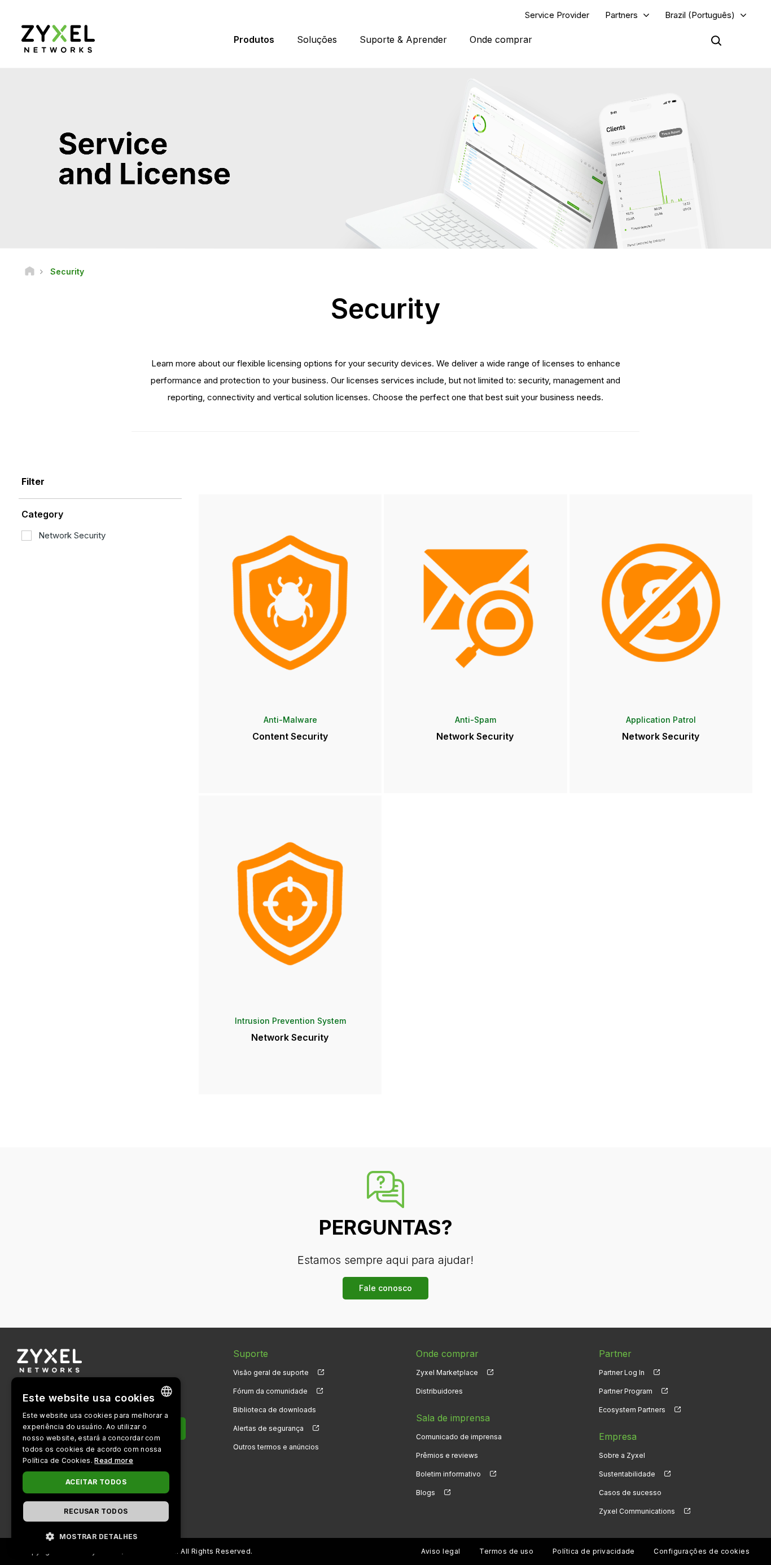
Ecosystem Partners (632, 1409)
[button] (96, 1535)
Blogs (425, 1492)
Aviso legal (440, 1551)
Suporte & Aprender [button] (403, 39)
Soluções (317, 39)
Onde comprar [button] (501, 39)
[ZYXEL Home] (58, 38)
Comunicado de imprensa (459, 1437)
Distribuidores (439, 1391)
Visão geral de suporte (271, 1372)
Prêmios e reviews (447, 1455)
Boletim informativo (448, 1474)
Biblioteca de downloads (274, 1409)
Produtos (254, 39)
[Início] (29, 271)
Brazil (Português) (700, 15)
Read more (113, 1460)
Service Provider (557, 15)
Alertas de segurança (268, 1428)
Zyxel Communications (637, 1511)
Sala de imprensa (453, 1417)
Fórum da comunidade (270, 1391)
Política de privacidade (594, 1551)
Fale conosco (385, 1288)
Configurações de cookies (702, 1551)
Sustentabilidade (627, 1474)
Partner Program (625, 1391)
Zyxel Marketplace (447, 1372)
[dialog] (96, 1465)
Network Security (72, 535)
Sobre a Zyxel (622, 1455)
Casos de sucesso (630, 1492)
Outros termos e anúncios (276, 1447)
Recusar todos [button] (96, 1511)
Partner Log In (622, 1372)
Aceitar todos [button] (95, 1482)
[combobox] (166, 1391)
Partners (621, 15)
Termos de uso (506, 1551)
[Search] (716, 40)
